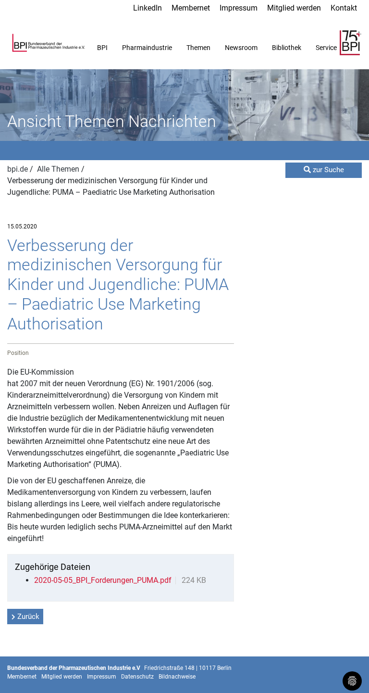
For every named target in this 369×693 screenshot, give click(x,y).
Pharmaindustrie (147, 47)
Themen (198, 47)
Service (326, 47)
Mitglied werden (294, 8)
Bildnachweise (177, 676)
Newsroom (241, 47)
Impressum (239, 8)
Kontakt (344, 8)
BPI (102, 47)
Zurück (28, 616)
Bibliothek (286, 47)
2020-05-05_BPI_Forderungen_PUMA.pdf (103, 580)
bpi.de (18, 169)
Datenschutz (137, 676)
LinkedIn (147, 8)
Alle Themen (59, 169)
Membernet (191, 8)
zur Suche (327, 169)
